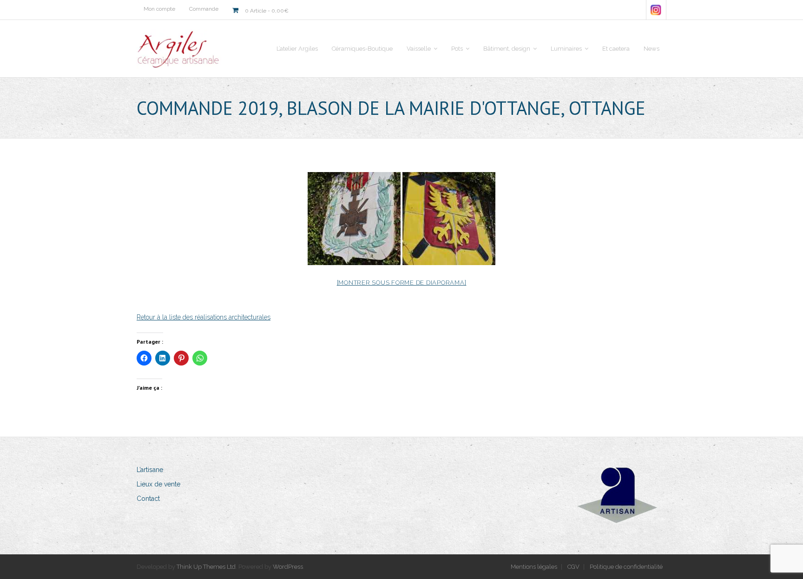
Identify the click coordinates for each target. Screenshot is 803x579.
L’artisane (150, 469)
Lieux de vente (158, 484)
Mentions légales (534, 566)
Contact (148, 498)
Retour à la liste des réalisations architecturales (203, 317)
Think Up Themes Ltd (206, 566)
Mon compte (159, 9)
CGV (573, 566)
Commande (203, 9)
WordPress (288, 566)
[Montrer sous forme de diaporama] (402, 282)
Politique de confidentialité (626, 566)
